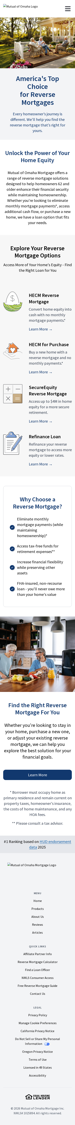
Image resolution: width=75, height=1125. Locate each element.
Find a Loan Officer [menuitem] (37, 970)
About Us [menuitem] (37, 917)
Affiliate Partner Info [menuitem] (37, 954)
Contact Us (37, 994)
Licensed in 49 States (37, 1067)
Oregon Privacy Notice (37, 1052)
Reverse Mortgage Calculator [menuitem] (38, 962)
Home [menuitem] (37, 901)
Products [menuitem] (37, 909)
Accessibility (37, 1075)
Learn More (37, 774)
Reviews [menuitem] (37, 925)
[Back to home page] (20, 8)
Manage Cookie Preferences (38, 1023)
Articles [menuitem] (37, 932)
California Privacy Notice (37, 1031)
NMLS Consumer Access (38, 978)
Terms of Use (38, 1059)
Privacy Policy (37, 1015)
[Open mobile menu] (68, 9)
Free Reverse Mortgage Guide (37, 986)
